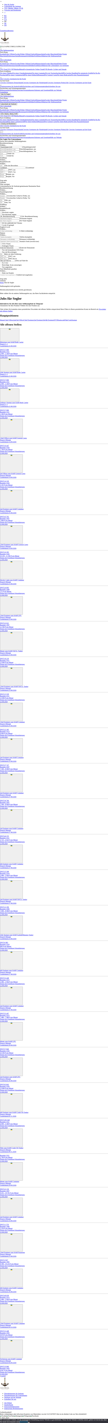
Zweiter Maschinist (51, 54)
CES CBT (10, 69)
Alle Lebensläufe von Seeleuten (58, 65)
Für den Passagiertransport (80, 75)
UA (5, 19)
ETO (55, 320)
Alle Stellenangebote (7, 50)
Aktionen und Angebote (42, 90)
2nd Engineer (38, 320)
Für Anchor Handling (70, 73)
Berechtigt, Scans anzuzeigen (12, 265)
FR (5, 23)
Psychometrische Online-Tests (34, 69)
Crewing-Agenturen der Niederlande (35, 83)
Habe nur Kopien (8, 273)
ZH (5, 25)
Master (2, 320)
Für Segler (4, 139)
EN (5, 17)
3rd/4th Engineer (48, 320)
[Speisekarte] (1, 1)
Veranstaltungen (28, 90)
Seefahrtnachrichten (16, 90)
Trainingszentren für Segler (9, 86)
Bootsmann (23, 56)
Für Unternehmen (14, 139)
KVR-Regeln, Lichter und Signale (55, 69)
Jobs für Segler (9, 4)
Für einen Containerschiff (16, 75)
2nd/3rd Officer (18, 320)
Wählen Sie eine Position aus (30, 306)
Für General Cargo (51, 75)
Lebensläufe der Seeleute (12, 6)
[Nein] (29, 1422)
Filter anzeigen (5, 184)
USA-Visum (6, 244)
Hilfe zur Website (56, 90)
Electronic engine (8, 212)
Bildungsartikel (5, 90)
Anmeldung (4, 31)
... (4, 12)
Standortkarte (8, 1405)
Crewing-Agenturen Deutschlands (11, 83)
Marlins (16, 69)
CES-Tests (3, 69)
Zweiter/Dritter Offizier (22, 54)
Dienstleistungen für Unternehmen (15, 1395)
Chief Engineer (29, 320)
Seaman (74, 320)
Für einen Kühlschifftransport (35, 75)
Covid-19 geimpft (8, 225)
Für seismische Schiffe (85, 73)
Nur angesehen (7, 267)
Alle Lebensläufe (5, 60)
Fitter (66, 320)
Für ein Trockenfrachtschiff (54, 73)
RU (5, 16)
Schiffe (20, 86)
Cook (70, 320)
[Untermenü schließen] (1, 58)
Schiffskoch (38, 56)
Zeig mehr (3, 180)
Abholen (3, 182)
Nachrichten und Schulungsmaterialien (36, 86)
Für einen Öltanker (6, 73)
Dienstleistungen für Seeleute (14, 1393)
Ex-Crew (5, 263)
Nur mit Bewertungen (9, 252)
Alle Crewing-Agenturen (8, 79)
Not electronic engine (9, 214)
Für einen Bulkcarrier (64, 75)
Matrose (45, 56)
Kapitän (2, 54)
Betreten (11, 31)
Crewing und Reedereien (12, 10)
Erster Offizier (10, 54)
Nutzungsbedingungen (11, 1407)
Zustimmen (23, 1422)
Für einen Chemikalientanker (22, 73)
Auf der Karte (21, 79)
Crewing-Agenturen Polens (56, 83)
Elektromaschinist (13, 56)
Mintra (21, 69)
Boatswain (60, 320)
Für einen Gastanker (38, 73)
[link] (12, 46)
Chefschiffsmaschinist (37, 54)
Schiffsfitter (30, 56)
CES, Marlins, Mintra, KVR (13, 8)
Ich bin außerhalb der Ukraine (12, 223)
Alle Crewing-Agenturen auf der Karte (78, 83)
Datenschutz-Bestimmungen (13, 1408)
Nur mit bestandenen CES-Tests (12, 250)
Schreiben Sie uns (54, 86)
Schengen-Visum (8, 246)
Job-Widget (8, 1403)
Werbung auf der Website (12, 1397)
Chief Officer (9, 320)
